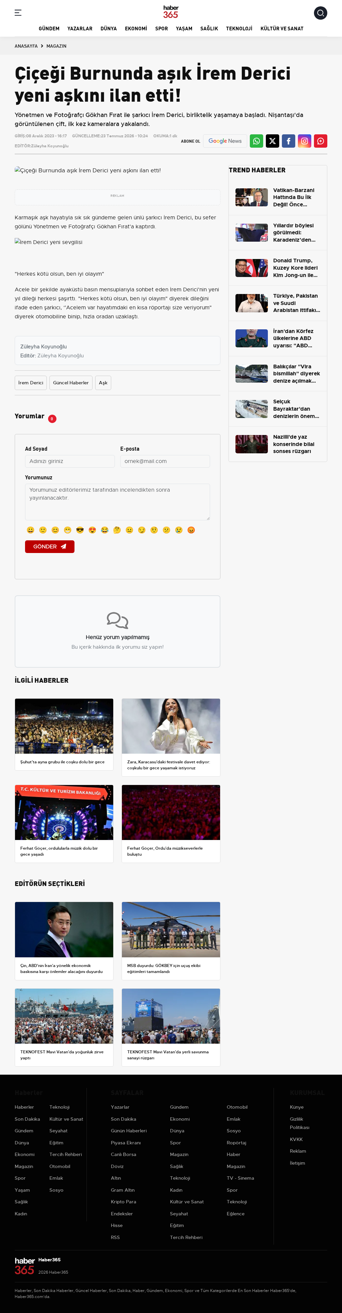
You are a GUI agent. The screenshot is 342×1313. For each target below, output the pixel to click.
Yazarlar (80, 28)
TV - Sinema (240, 1178)
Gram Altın (123, 1190)
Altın (116, 1178)
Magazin (24, 1166)
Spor (161, 28)
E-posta (130, 448)
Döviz (117, 1166)
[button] (18, 13)
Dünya (109, 28)
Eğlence (235, 1214)
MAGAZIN (56, 45)
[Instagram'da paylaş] (304, 141)
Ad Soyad (36, 448)
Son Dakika (27, 1119)
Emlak (56, 1178)
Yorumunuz (38, 477)
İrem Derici (30, 383)
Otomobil (59, 1166)
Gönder (45, 546)
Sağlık (209, 28)
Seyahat (58, 1131)
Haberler (24, 1107)
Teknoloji (239, 28)
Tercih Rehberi (65, 1154)
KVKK (296, 1139)
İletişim (297, 1163)
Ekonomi (136, 28)
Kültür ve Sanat (282, 28)
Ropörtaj (236, 1143)
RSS (115, 1237)
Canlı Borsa (123, 1154)
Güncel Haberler (71, 383)
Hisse (117, 1225)
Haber (233, 1154)
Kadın (21, 1214)
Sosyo (56, 1190)
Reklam (298, 1151)
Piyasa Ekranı (126, 1143)
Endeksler (122, 1214)
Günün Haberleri (129, 1131)
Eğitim (56, 1143)
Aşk (103, 383)
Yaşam (184, 28)
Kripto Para (123, 1202)
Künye (297, 1107)
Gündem (49, 28)
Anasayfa (26, 45)
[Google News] (225, 141)
